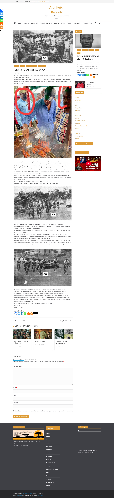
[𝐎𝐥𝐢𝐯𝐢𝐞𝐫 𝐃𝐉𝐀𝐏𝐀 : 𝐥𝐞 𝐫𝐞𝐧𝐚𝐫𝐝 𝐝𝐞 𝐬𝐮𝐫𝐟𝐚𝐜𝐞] (80, 84)
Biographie (22, 66)
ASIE (76, 105)
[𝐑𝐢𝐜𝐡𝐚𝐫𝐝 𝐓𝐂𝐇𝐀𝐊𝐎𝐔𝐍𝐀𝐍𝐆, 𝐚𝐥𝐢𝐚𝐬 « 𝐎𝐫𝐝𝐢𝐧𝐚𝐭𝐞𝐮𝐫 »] (88, 41)
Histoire (26, 23)
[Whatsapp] (25, 313)
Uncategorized (79, 136)
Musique (56, 23)
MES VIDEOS (77, 23)
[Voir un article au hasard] (99, 23)
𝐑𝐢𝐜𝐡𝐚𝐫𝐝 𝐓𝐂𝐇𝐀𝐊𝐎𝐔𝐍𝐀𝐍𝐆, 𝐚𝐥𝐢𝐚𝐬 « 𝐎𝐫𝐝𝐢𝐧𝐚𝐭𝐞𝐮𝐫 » (88, 57)
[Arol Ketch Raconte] (15, 23)
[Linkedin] (22, 313)
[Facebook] (16, 313)
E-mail (15, 395)
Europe (77, 113)
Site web (15, 403)
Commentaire (17, 366)
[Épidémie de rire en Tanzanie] (22, 330)
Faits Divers (34, 23)
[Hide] (0, 30)
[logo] (28, 431)
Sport (63, 23)
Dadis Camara (40, 342)
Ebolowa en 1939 (20, 321)
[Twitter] (19, 313)
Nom (15, 388)
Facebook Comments (30, 359)
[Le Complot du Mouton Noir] (64, 330)
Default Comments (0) (18, 359)
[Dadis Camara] (43, 330)
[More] (31, 313)
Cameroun (29, 66)
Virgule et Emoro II (65, 321)
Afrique (16, 66)
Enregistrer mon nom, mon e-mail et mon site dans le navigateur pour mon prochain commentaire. (44, 411)
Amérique (77, 100)
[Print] (28, 313)
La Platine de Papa (46, 23)
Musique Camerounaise (81, 126)
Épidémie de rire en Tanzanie (21, 343)
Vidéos (69, 23)
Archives (77, 102)
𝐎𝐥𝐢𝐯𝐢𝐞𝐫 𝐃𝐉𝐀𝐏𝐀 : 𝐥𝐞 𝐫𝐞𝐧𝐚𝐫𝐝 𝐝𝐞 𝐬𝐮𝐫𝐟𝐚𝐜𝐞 (93, 83)
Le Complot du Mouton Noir (61, 343)
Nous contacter (87, 23)
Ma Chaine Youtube (82, 152)
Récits (19, 23)
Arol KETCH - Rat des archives (29, 73)
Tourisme (77, 133)
